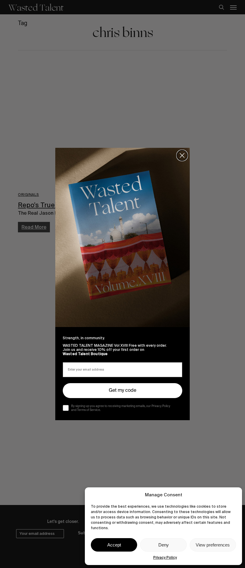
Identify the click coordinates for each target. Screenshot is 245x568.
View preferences (213, 544)
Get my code (122, 390)
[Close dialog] (182, 155)
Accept (114, 544)
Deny (163, 544)
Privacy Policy (165, 557)
